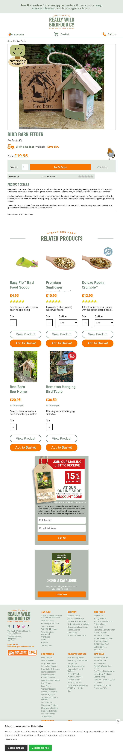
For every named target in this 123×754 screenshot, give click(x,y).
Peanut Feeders (47, 661)
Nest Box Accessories (76, 666)
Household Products (102, 674)
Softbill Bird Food (101, 644)
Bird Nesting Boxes (76, 658)
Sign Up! (62, 538)
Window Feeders (48, 689)
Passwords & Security (77, 621)
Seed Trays (45, 686)
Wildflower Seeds (75, 688)
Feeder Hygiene (48, 695)
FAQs (43, 640)
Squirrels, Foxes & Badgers (75, 670)
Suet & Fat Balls (100, 633)
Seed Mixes (98, 616)
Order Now (61, 594)
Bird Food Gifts (100, 661)
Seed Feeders (46, 658)
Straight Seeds (100, 618)
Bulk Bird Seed (100, 647)
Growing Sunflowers (50, 623)
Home (10, 41)
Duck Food (98, 627)
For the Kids (46, 702)
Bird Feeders (47, 654)
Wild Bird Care (47, 626)
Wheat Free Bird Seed (103, 638)
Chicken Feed (99, 624)
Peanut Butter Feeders (50, 680)
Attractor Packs (74, 682)
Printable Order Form (77, 636)
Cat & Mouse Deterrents (78, 685)
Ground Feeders (48, 678)
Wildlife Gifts (99, 663)
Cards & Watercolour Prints (103, 667)
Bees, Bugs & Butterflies (77, 661)
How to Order (74, 616)
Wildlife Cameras (75, 677)
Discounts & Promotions (78, 627)
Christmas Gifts (100, 688)
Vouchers (98, 682)
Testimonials (46, 645)
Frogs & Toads (73, 674)
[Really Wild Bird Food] (61, 28)
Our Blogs (45, 637)
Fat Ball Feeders (48, 714)
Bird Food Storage (49, 711)
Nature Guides (74, 680)
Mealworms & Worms (103, 621)
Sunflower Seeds (101, 641)
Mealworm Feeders (49, 708)
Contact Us (72, 633)
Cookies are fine (40, 748)
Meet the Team (47, 621)
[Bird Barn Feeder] (61, 87)
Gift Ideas (99, 654)
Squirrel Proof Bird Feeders (49, 698)
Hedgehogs (72, 663)
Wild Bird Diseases (49, 629)
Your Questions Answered (47, 633)
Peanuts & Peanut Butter (104, 630)
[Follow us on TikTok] (28, 626)
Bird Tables (46, 683)
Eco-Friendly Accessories (104, 671)
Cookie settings (16, 748)
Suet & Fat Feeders (49, 666)
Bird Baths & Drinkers (50, 669)
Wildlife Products (77, 654)
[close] (118, 721)
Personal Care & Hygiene (104, 680)
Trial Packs (98, 650)
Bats (69, 691)
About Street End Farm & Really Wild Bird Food (51, 617)
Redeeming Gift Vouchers (78, 624)
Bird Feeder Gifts (101, 658)
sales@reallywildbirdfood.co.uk (21, 647)
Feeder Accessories (49, 692)
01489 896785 (109, 34)
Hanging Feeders (48, 672)
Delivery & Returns (76, 618)
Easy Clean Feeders (49, 663)
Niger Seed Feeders (49, 705)
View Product (25, 334)
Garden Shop (99, 677)
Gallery (44, 643)
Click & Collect (74, 630)
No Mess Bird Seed (101, 636)
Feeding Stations (48, 675)
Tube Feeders (46, 717)
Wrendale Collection (102, 685)
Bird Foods (99, 612)
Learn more (11, 739)
